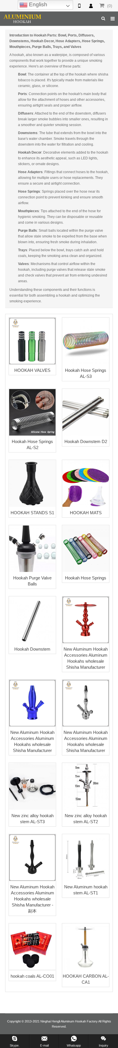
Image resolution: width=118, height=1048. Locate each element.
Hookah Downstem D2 (85, 441)
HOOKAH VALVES (32, 370)
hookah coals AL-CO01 (32, 976)
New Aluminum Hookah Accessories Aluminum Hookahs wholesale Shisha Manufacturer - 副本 (32, 898)
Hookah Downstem (32, 649)
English (37, 4)
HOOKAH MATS (86, 512)
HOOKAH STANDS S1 (32, 512)
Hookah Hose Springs (85, 577)
